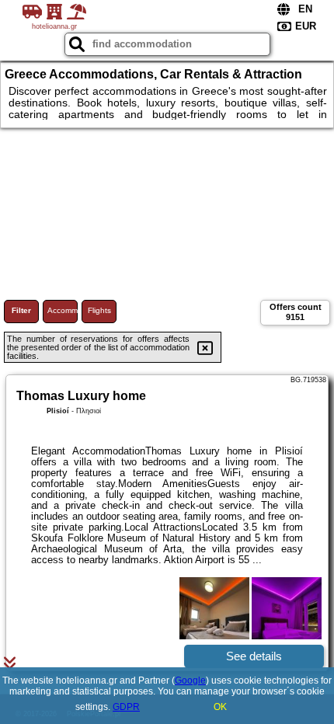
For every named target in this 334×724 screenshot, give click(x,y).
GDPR (126, 706)
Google (190, 680)
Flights (99, 310)
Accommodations (62, 310)
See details (254, 656)
